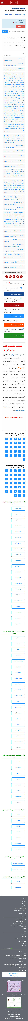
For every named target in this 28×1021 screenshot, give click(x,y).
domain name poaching (11, 193)
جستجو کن (5, 31)
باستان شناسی (18, 730)
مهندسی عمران (18, 520)
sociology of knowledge (11, 263)
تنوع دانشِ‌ (21, 266)
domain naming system (11, 232)
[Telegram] (21, 276)
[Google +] (10, 276)
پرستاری (18, 820)
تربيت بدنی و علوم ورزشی (18, 661)
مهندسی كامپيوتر (18, 508)
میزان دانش (21, 63)
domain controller (10, 147)
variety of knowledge (11, 267)
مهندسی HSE (18, 595)
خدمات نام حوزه (20, 207)
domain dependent (10, 152)
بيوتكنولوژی (18, 826)
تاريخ (18, 724)
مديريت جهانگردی (18, 678)
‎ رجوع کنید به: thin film (18, 240)
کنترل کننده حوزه (20, 145)
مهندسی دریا (18, 624)
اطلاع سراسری (20, 249)
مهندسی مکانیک (18, 526)
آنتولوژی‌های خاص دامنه (18, 245)
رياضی (18, 779)
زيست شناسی (18, 767)
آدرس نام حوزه (20, 165)
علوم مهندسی (18, 618)
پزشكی (18, 814)
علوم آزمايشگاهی (18, 843)
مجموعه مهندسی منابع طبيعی (18, 869)
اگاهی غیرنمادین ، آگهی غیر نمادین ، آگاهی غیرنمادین (14, 255)
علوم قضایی (18, 747)
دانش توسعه (21, 68)
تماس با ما (23, 904)
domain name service (11, 209)
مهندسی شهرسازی (18, 583)
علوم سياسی (18, 719)
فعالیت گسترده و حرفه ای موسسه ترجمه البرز (14, 1010)
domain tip (8, 241)
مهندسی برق (18, 514)
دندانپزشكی (18, 849)
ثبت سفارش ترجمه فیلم (17, 336)
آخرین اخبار (23, 934)
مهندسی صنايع (18, 531)
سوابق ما (24, 901)
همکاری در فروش (22, 941)
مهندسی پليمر (18, 554)
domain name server (10, 204)
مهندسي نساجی (18, 566)
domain (7, 132)
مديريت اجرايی (18, 713)
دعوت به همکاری (22, 913)
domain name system (11, 227)
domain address (10, 142)
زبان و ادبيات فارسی (18, 695)
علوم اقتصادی (18, 672)
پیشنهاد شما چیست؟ (20, 26)
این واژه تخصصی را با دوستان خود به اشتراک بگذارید (14, 272)
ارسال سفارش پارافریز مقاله (16, 325)
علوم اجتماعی (18, 684)
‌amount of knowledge (11, 65)
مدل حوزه (21, 155)
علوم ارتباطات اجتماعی (18, 690)
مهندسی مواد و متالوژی (18, 549)
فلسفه (18, 701)
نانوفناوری (18, 790)
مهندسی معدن (18, 560)
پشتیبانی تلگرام (15, 976)
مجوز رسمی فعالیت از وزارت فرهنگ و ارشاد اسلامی (14, 980)
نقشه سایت (23, 946)
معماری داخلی (18, 887)
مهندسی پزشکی (18, 543)
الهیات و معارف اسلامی (18, 742)
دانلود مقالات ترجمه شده (20, 921)
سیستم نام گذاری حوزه (19, 230)
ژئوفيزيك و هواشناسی (18, 796)
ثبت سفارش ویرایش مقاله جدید (15, 305)
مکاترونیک (18, 606)
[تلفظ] (13, 23)
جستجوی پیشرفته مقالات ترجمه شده (18, 926)
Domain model (9, 157)
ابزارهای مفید (23, 944)
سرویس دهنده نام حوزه (19, 203)
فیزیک (18, 773)
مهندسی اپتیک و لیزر (18, 601)
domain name (9, 162)
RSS (23, 936)
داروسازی (18, 832)
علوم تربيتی (18, 667)
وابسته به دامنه (20, 150)
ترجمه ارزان (23, 928)
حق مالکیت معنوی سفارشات (20, 911)
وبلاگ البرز (24, 906)
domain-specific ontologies (12, 246)
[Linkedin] (6, 276)
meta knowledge (10, 258)
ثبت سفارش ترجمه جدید (16, 294)
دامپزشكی (18, 837)
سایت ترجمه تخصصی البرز (18, 355)
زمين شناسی (18, 785)
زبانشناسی (18, 736)
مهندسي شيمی (18, 537)
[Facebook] (17, 276)
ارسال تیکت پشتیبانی (15, 973)
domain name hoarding (11, 177)
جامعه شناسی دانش (19, 261)
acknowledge (9, 60)
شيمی (18, 762)
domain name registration (12, 199)
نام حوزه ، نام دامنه (19, 160)
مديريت (18, 644)
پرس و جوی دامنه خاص (18, 235)
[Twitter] (14, 276)
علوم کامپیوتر (18, 802)
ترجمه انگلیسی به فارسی (21, 919)
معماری (18, 881)
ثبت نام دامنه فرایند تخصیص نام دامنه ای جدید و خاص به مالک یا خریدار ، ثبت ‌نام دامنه (14, 197)
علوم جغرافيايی (18, 707)
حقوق (18, 649)
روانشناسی (18, 655)
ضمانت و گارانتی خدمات (20, 908)
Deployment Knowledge (11, 70)
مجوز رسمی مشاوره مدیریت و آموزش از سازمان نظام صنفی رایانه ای (14, 995)
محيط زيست (18, 577)
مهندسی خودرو (18, 612)
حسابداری (18, 638)
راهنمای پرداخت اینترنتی (20, 939)
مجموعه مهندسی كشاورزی (18, 863)
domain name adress (11, 166)
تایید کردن (21, 59)
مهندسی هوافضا (18, 589)
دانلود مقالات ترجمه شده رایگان (19, 924)
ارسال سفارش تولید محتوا (16, 316)
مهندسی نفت (18, 572)
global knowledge (10, 251)
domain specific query (11, 237)
